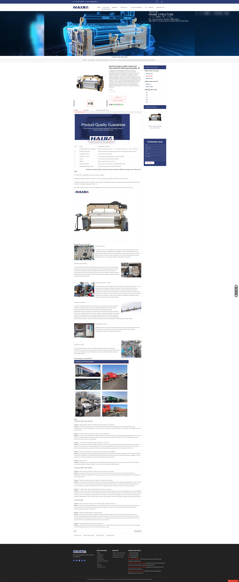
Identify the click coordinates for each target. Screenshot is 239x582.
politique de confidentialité (134, 579)
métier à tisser (77, 535)
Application (100, 557)
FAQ (98, 563)
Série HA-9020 (149, 86)
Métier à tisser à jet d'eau (152, 71)
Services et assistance (102, 561)
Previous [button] (146, 117)
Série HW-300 (149, 73)
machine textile (100, 535)
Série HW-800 (149, 78)
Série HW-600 (149, 76)
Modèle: (76, 110)
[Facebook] (74, 560)
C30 (147, 99)
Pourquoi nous (100, 559)
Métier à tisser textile (89, 535)
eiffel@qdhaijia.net (93, 1)
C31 (146, 95)
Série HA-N (148, 84)
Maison (99, 553)
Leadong (150, 579)
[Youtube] (77, 560)
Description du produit (80, 112)
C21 (146, 97)
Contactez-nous (101, 567)
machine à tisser (110, 535)
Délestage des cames (151, 89)
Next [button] (164, 117)
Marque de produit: (101, 110)
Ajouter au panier (117, 100)
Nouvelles (99, 565)
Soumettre (149, 162)
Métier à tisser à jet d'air (151, 81)
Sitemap (125, 579)
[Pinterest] (82, 560)
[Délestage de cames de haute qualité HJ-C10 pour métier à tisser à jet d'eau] (155, 117)
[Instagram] (79, 560)
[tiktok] (85, 560)
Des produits (100, 555)
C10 (147, 92)
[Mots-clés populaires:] (157, 2)
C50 (147, 102)
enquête (117, 97)
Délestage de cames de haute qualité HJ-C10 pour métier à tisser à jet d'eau (155, 127)
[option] (155, 120)
